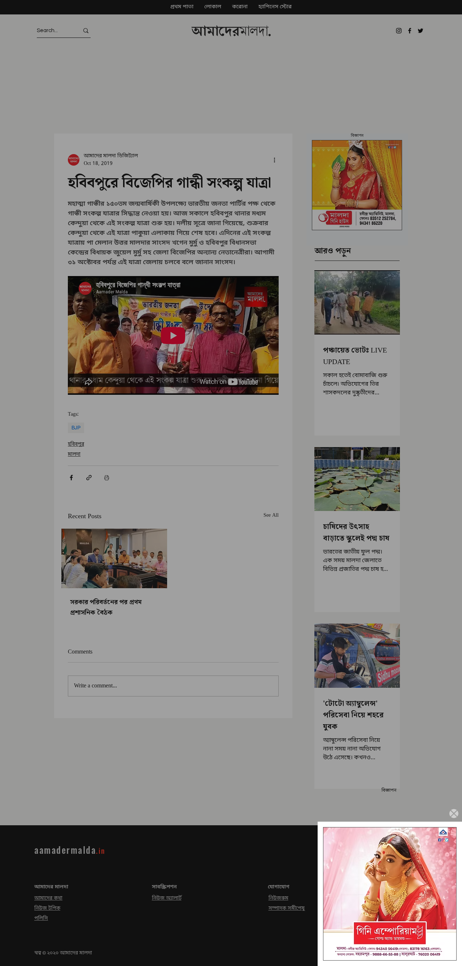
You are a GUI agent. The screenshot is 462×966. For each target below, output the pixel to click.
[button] (453, 813)
